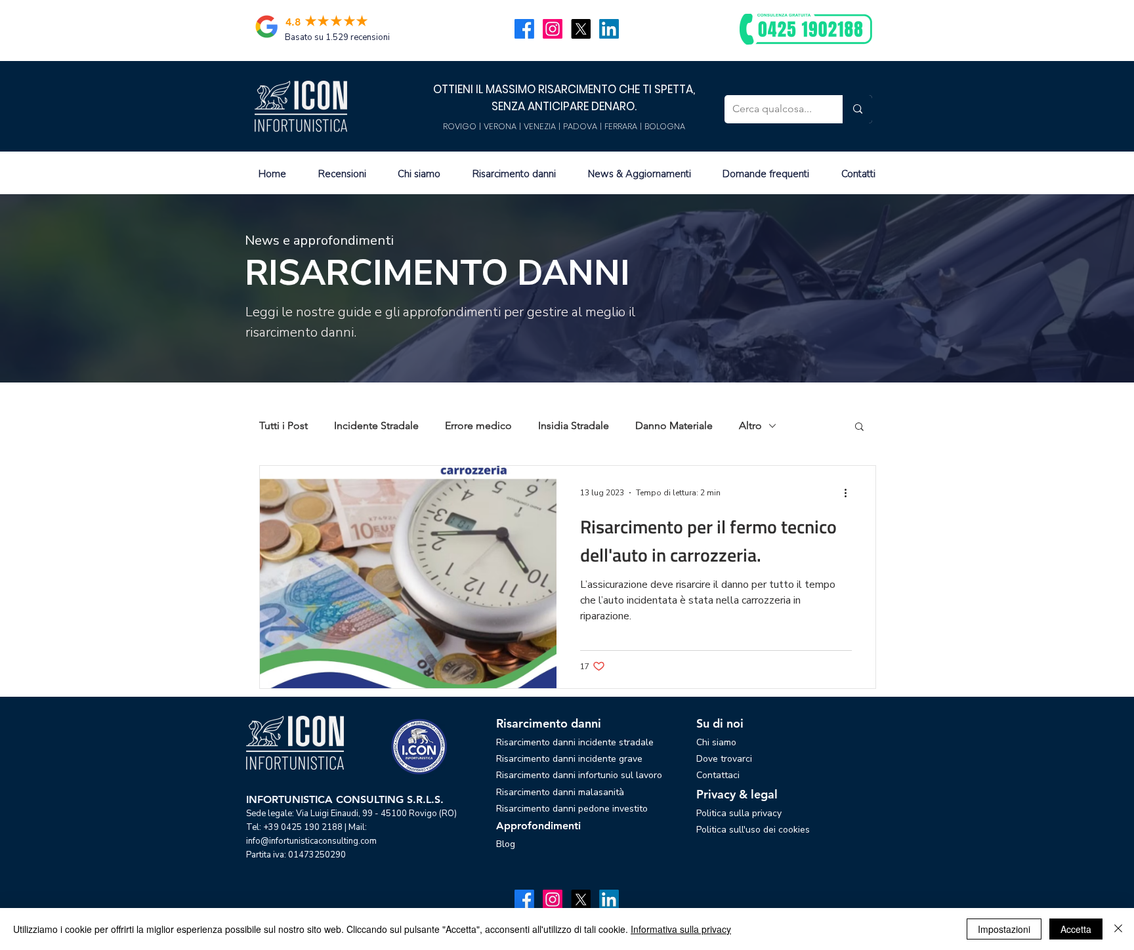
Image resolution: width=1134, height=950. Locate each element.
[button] (859, 427)
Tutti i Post (283, 425)
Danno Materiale (674, 425)
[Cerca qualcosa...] (857, 109)
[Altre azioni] (850, 493)
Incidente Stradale (376, 425)
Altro (750, 425)
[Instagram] (552, 29)
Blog (505, 844)
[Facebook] (524, 29)
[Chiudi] (1118, 929)
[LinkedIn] (609, 29)
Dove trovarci (724, 759)
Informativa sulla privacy (681, 929)
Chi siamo (716, 742)
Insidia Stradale (573, 425)
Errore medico (478, 425)
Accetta (1075, 929)
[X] (581, 29)
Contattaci (718, 775)
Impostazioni (1004, 929)
